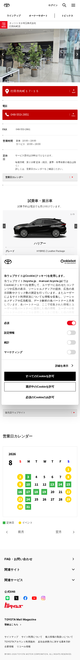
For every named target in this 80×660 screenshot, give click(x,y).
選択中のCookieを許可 (40, 386)
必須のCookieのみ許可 (40, 397)
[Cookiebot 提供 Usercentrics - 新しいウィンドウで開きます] (59, 262)
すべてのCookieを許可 (40, 376)
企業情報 (9, 646)
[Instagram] (43, 598)
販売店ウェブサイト (15, 412)
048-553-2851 (20, 114)
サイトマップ (11, 636)
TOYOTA (6, 5)
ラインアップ (14, 15)
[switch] (71, 332)
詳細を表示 (61, 365)
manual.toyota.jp (50, 280)
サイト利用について (31, 636)
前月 (21, 531)
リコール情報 (24, 646)
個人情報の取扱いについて (59, 636)
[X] (16, 598)
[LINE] (7, 598)
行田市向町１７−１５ (25, 91)
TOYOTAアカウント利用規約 (19, 641)
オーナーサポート (38, 15)
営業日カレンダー (14, 177)
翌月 (59, 531)
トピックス (67, 15)
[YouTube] (34, 598)
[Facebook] (25, 598)
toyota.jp (30, 280)
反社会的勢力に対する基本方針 (54, 641)
